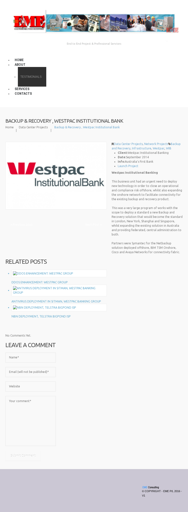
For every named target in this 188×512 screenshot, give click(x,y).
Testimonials (31, 77)
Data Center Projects (33, 127)
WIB (168, 148)
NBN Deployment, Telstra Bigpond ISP (41, 316)
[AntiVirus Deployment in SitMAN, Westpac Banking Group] (59, 290)
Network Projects (156, 143)
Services (22, 89)
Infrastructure (141, 148)
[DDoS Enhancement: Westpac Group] (43, 273)
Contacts (23, 93)
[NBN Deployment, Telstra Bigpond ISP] (44, 307)
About (20, 64)
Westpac (158, 148)
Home (19, 60)
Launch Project (128, 166)
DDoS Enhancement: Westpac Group (40, 282)
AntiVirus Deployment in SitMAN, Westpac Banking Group (56, 301)
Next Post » (93, 224)
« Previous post (22, 224)
